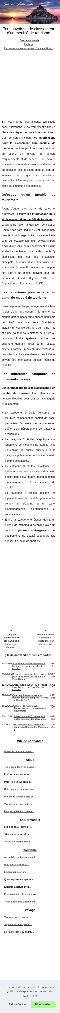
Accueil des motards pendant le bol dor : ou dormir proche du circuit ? (29, 666)
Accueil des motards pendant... (20, 857)
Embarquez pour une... (16, 872)
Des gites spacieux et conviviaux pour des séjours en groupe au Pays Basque (29, 676)
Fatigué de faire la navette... (19, 811)
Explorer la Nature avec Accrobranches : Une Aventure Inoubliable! (30, 708)
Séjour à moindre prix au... (18, 834)
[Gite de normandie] (30, 12)
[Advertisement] (30, 82)
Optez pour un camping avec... (20, 789)
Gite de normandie (30, 40)
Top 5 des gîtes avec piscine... (20, 767)
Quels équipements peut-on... (20, 879)
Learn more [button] (30, 995)
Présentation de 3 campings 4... (21, 894)
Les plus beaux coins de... (18, 826)
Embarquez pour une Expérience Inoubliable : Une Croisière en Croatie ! (29, 687)
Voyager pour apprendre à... (19, 804)
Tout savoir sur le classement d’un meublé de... (28, 48)
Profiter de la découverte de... (20, 796)
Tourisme (28, 44)
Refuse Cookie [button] (17, 1004)
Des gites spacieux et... (16, 864)
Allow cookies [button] (43, 1004)
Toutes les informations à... (18, 841)
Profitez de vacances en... (18, 774)
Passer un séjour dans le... (18, 781)
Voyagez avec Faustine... (17, 917)
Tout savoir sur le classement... (20, 901)
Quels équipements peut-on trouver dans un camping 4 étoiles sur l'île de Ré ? (30, 697)
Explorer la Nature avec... (17, 886)
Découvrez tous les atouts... (19, 751)
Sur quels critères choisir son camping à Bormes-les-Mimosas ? (11, 640)
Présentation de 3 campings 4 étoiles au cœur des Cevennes (45, 639)
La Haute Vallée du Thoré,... (19, 931)
